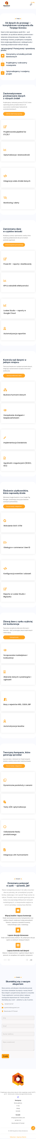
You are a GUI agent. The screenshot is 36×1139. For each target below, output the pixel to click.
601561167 (18, 1120)
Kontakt (18, 1111)
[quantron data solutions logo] (18, 1079)
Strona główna (18, 1103)
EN (32, 2)
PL (34, 2)
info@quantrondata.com (18, 1117)
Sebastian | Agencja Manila (18, 1137)
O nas (18, 1105)
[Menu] (31, 4)
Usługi (18, 1108)
